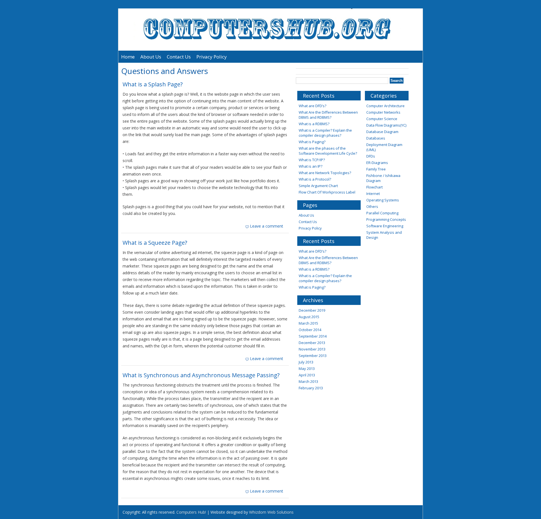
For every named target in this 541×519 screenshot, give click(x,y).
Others (372, 206)
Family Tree (376, 169)
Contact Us (179, 56)
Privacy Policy (211, 56)
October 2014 (310, 329)
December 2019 (312, 310)
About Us (150, 56)
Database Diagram (382, 131)
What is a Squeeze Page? (155, 242)
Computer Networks (383, 112)
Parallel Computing (382, 212)
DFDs (370, 156)
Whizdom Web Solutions (271, 512)
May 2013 (307, 368)
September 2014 (313, 336)
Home (128, 56)
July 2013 (306, 362)
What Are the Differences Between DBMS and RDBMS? (328, 115)
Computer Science (381, 118)
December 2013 (312, 342)
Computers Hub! (191, 512)
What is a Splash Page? (153, 84)
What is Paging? (312, 141)
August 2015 (309, 316)
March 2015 (308, 323)
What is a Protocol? (315, 179)
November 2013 (312, 349)
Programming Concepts (386, 219)
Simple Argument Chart (318, 185)
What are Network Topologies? (325, 172)
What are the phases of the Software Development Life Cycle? (328, 151)
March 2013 (308, 381)
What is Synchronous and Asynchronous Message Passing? (201, 375)
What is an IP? (310, 166)
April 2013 (307, 375)
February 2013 (311, 387)
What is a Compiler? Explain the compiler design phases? (325, 133)
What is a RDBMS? (314, 123)
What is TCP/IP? (312, 159)
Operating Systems (382, 200)
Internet (373, 193)
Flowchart (374, 187)
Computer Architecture (385, 105)
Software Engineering (384, 225)
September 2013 (313, 355)
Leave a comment (266, 226)
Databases (375, 138)
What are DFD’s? (312, 105)
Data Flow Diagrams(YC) (386, 125)
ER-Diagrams (377, 162)
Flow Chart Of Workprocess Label (327, 192)
